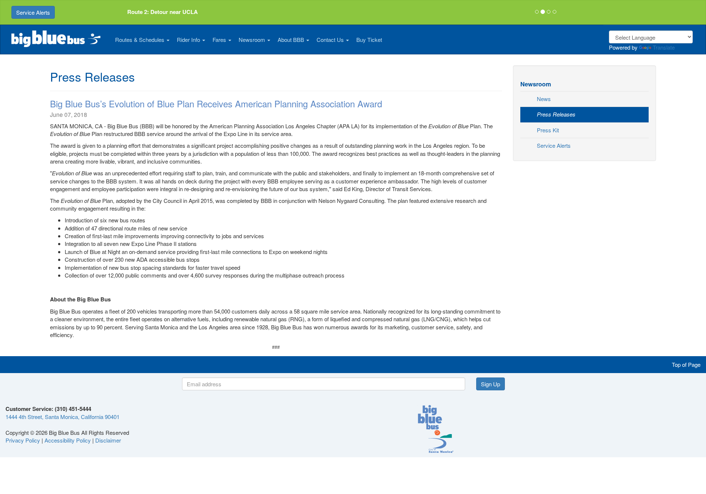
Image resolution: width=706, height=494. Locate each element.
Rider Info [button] (189, 39)
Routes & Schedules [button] (140, 39)
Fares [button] (220, 39)
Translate (664, 47)
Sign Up (490, 384)
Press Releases (556, 114)
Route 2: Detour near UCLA (162, 12)
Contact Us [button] (331, 39)
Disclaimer (108, 440)
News (544, 99)
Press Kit (548, 130)
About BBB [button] (292, 39)
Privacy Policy (23, 440)
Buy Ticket (369, 39)
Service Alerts (33, 12)
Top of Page (686, 364)
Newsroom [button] (253, 39)
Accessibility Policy (67, 440)
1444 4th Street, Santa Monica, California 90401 (63, 416)
